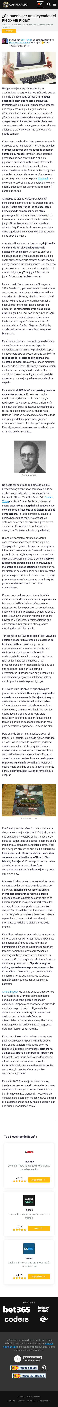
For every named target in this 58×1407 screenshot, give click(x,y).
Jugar (36, 1228)
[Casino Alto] (19, 4)
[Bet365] (29, 1205)
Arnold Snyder (10, 991)
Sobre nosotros (44, 1401)
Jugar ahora (36, 1180)
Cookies (21, 1401)
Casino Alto (6, 25)
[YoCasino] (29, 1156)
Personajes (18, 25)
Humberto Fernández (19, 42)
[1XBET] (29, 1253)
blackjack (43, 178)
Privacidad (31, 1401)
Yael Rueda (26, 39)
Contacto (11, 1401)
